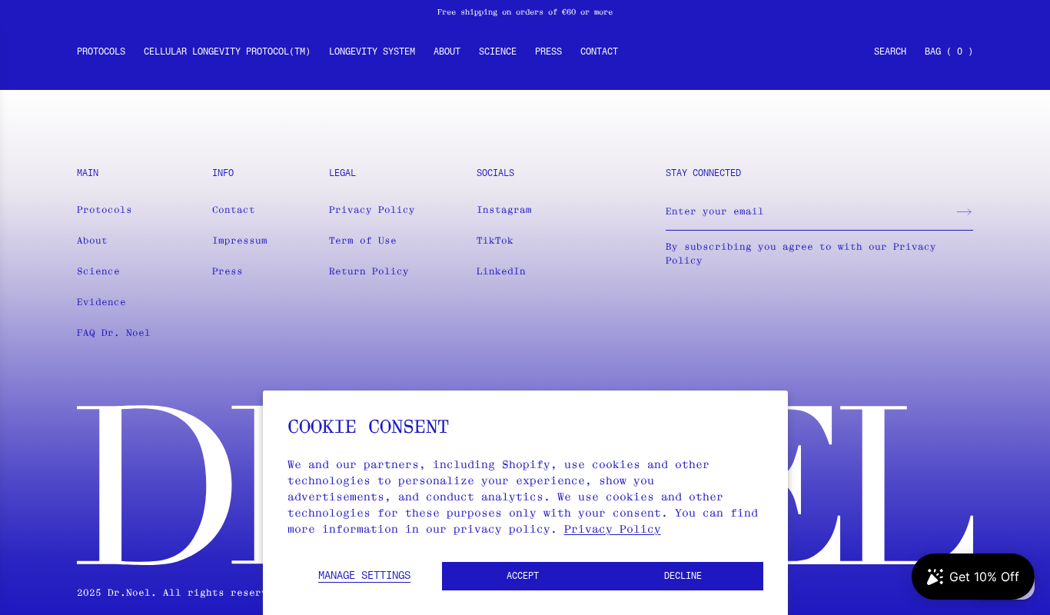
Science (498, 52)
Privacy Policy (612, 529)
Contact (599, 52)
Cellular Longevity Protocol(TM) (227, 52)
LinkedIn (501, 271)
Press (548, 52)
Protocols (101, 52)
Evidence (101, 302)
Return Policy (369, 271)
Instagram (504, 209)
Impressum (239, 240)
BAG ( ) (949, 52)
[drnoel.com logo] (525, 57)
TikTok (495, 240)
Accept (523, 576)
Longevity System (372, 52)
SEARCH (890, 52)
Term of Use (363, 240)
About (447, 52)
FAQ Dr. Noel (114, 332)
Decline (683, 576)
